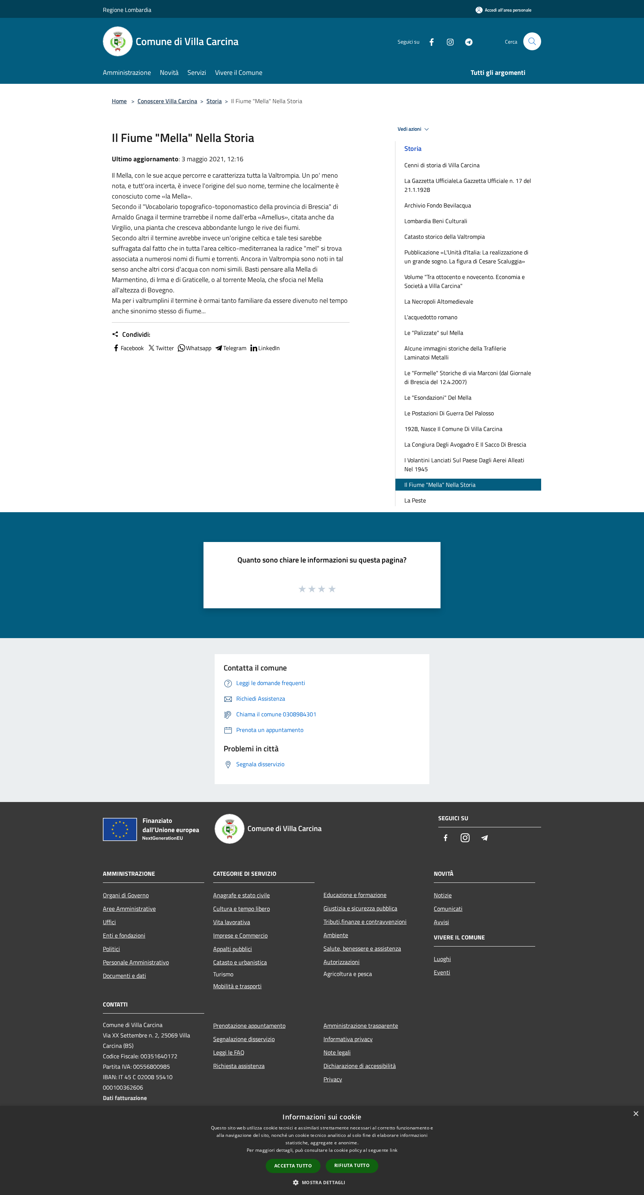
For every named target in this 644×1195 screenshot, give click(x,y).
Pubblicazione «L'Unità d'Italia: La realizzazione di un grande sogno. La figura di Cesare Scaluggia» (466, 257)
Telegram (234, 347)
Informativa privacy (348, 1038)
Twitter (165, 347)
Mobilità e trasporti (237, 986)
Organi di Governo (126, 895)
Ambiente (335, 935)
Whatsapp (198, 347)
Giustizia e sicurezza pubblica (360, 908)
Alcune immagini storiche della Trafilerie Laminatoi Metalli (455, 353)
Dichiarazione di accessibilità (359, 1065)
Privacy (332, 1079)
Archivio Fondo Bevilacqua (437, 205)
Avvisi (441, 921)
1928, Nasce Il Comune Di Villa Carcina (453, 428)
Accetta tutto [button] (293, 1166)
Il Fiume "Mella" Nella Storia (440, 484)
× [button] (635, 1114)
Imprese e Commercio (240, 935)
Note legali (337, 1052)
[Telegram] (465, 41)
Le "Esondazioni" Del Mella (437, 397)
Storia (214, 100)
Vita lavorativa (231, 921)
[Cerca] (532, 41)
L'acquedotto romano (430, 317)
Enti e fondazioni (124, 935)
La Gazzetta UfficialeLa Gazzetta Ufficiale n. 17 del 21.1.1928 (467, 185)
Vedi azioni (410, 129)
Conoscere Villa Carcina (167, 100)
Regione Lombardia (127, 9)
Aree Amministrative (129, 908)
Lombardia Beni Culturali (435, 220)
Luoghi (442, 958)
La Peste (415, 500)
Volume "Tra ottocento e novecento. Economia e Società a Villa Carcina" (464, 281)
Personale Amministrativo (136, 962)
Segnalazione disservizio (244, 1038)
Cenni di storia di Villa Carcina (442, 165)
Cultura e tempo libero (241, 908)
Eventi (442, 972)
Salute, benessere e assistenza (362, 948)
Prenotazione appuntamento (249, 1025)
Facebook (132, 347)
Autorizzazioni (341, 961)
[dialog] (322, 1150)
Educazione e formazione (354, 894)
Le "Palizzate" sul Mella (433, 332)
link (393, 1150)
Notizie (443, 895)
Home (119, 100)
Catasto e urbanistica (240, 962)
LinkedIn (269, 347)
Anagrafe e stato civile (241, 895)
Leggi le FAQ (228, 1052)
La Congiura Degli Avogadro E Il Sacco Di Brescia (465, 444)
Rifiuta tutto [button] (352, 1165)
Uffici (109, 921)
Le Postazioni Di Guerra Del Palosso (449, 413)
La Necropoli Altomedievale (438, 301)
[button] (322, 1182)
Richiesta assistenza (239, 1065)
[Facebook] (428, 41)
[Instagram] (447, 41)
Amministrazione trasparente (360, 1025)
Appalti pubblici (232, 948)
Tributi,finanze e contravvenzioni (365, 921)
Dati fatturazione (125, 1097)
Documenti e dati (124, 975)
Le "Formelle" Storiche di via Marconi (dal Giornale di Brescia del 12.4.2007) (467, 377)
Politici (111, 948)
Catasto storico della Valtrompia (444, 236)
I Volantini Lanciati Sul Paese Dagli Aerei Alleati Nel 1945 (464, 464)
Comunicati (448, 908)
